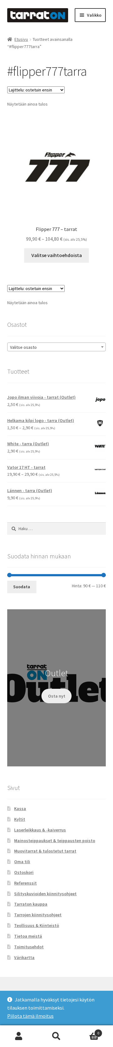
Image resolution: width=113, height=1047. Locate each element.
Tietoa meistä (28, 936)
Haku (56, 1036)
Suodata (21, 586)
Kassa (20, 808)
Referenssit (25, 883)
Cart (87, 1030)
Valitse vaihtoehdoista (56, 255)
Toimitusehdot (29, 947)
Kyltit (19, 819)
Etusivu (21, 39)
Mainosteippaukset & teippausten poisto (54, 840)
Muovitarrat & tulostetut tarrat (45, 851)
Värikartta (24, 957)
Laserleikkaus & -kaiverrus (40, 830)
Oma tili (22, 861)
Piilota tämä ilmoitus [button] (30, 1016)
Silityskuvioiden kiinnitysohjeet (45, 893)
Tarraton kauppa (30, 904)
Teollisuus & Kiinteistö (36, 925)
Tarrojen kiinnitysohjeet (38, 915)
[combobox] (56, 347)
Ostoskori (24, 872)
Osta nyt (56, 696)
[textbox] (57, 347)
